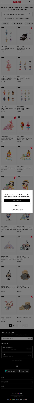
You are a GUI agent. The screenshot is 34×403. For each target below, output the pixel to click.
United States (17, 200)
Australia (17, 205)
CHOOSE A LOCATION (17, 209)
